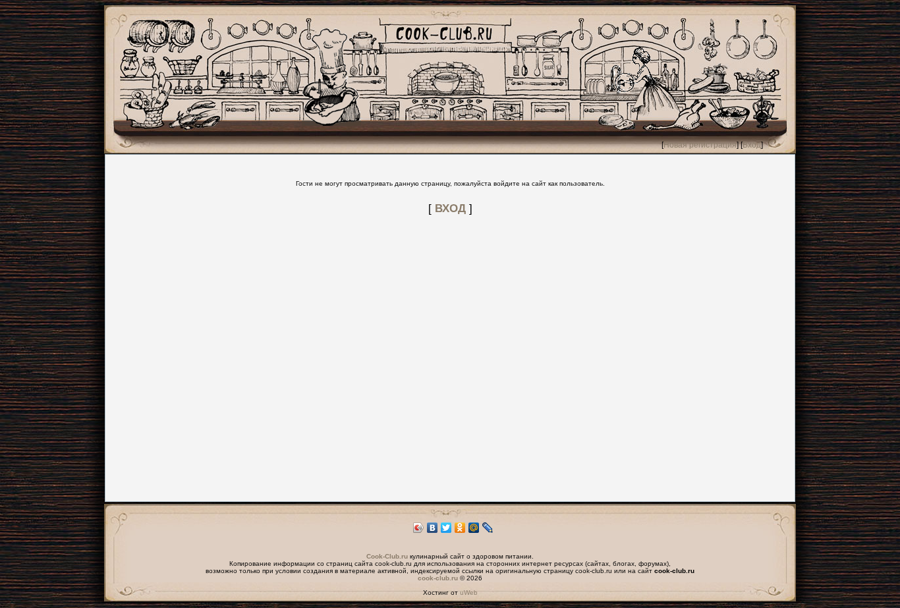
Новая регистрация (700, 145)
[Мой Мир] (474, 527)
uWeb (469, 592)
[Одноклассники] (460, 527)
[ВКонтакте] (432, 527)
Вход (752, 145)
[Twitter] (446, 527)
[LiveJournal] (488, 527)
